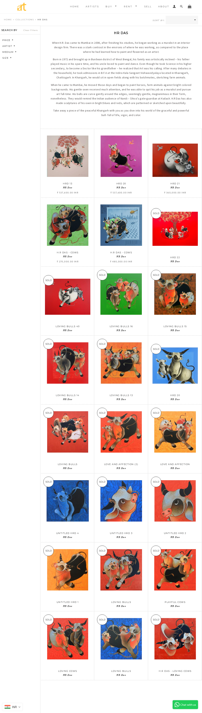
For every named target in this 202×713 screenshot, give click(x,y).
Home (74, 6)
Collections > (26, 19)
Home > (10, 19)
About (163, 6)
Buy (109, 6)
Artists (92, 6)
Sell (148, 6)
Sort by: (158, 20)
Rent (129, 6)
